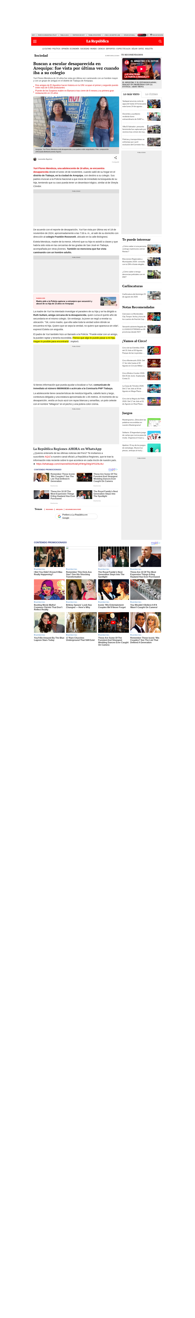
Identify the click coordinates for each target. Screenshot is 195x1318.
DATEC (141, 49)
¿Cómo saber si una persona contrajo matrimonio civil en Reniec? (134, 249)
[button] (34, 41)
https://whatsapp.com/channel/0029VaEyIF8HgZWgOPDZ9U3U (70, 463)
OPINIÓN (65, 49)
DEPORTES (110, 49)
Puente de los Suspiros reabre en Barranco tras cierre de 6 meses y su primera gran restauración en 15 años (74, 92)
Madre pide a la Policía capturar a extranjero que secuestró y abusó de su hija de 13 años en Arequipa (64, 302)
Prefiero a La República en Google (75, 516)
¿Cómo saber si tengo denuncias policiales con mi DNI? (133, 274)
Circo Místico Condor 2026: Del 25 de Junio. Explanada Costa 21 (133, 376)
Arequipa (59, 509)
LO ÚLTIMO (46, 49)
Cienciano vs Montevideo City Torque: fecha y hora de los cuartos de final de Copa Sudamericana (133, 318)
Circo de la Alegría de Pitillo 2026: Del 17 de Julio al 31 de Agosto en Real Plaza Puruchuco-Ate (133, 403)
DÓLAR (134, 49)
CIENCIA (101, 49)
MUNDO (93, 49)
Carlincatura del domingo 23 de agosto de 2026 (134, 295)
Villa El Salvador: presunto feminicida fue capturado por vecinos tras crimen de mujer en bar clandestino (134, 130)
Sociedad (41, 55)
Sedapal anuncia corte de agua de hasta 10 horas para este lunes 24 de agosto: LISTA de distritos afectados (134, 105)
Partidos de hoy (79, 35)
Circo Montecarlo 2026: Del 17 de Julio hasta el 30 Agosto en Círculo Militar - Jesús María (133, 364)
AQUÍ (48, 456)
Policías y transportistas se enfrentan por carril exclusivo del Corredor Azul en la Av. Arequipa (133, 143)
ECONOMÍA (74, 49)
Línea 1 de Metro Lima (112, 35)
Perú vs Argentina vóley (47, 35)
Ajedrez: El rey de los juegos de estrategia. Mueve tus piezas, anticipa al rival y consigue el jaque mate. (134, 449)
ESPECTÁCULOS (123, 49)
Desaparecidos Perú (73, 509)
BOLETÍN (149, 49)
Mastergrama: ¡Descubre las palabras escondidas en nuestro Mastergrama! (134, 422)
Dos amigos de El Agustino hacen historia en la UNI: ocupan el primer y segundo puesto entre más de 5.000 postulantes (76, 86)
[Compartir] (115, 157)
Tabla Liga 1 (64, 35)
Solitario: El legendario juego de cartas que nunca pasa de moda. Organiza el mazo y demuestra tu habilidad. (134, 436)
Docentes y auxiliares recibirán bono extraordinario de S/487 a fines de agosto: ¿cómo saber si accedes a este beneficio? (132, 120)
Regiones (49, 509)
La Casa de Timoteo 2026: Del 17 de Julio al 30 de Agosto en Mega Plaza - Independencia (133, 390)
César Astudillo (130, 35)
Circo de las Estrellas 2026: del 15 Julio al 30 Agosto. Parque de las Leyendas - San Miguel (133, 352)
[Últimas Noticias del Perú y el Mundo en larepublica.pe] (97, 41)
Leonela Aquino (45, 159)
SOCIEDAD (84, 49)
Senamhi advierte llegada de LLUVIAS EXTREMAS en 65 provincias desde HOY (134, 329)
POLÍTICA (56, 49)
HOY (33, 35)
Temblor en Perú (94, 35)
